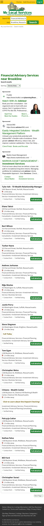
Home (4, 507)
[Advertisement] (22, 50)
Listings (18, 513)
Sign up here (6, 516)
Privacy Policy (36, 509)
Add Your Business (35, 507)
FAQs (28, 509)
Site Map (5, 513)
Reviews (12, 513)
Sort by (3, 85)
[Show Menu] (1, 2)
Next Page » (38, 496)
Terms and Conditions (18, 509)
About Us (10, 507)
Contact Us (6, 509)
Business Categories (30, 513)
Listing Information (21, 507)
